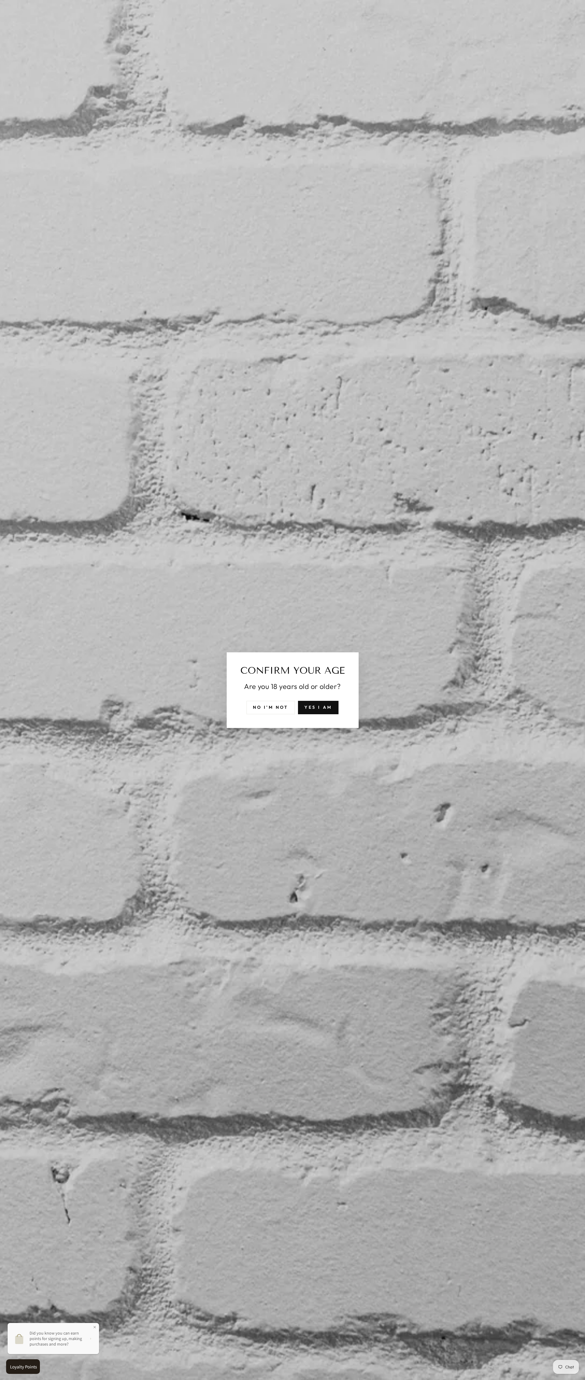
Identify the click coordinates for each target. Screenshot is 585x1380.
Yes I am (318, 707)
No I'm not (271, 707)
